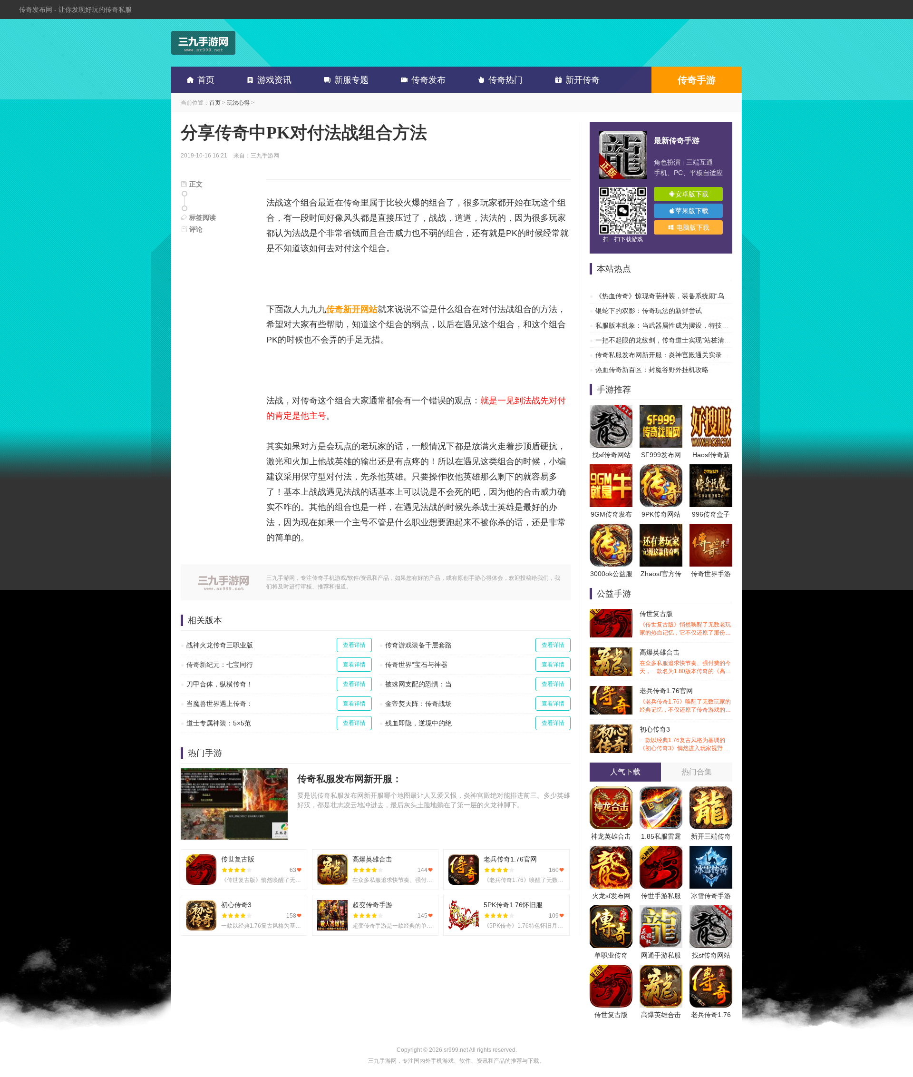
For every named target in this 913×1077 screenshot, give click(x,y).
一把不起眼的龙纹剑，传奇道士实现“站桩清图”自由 (671, 340)
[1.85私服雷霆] (661, 791)
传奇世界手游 (711, 574)
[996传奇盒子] (711, 469)
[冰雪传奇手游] (711, 850)
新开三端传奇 (711, 836)
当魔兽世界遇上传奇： (219, 703)
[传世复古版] (611, 969)
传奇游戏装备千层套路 (418, 645)
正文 (195, 184)
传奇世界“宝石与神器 (416, 664)
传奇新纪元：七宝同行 (219, 664)
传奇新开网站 (352, 309)
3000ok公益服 (611, 574)
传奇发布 (428, 80)
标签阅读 (201, 217)
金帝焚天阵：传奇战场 (418, 703)
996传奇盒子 (711, 514)
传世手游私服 (661, 896)
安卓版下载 (692, 194)
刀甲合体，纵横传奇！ (219, 684)
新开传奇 (582, 80)
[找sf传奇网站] (611, 409)
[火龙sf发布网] (611, 850)
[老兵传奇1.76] (711, 969)
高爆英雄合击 (685, 662)
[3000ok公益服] (611, 528)
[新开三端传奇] (711, 791)
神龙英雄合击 (611, 836)
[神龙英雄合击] (611, 791)
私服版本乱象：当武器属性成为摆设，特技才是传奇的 (675, 325)
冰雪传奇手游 (711, 896)
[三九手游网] (203, 43)
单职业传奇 (611, 955)
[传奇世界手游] (711, 528)
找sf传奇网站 (611, 455)
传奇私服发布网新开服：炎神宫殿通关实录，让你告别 (675, 355)
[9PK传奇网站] (661, 469)
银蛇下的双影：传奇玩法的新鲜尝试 (648, 310)
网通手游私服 (661, 955)
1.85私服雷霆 (661, 836)
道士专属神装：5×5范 (218, 723)
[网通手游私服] (661, 910)
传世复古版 (685, 623)
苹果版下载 (692, 211)
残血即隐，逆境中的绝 (418, 723)
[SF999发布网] (661, 409)
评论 (195, 229)
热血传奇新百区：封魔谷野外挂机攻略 (652, 369)
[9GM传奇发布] (611, 469)
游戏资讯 (274, 80)
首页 (205, 80)
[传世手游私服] (661, 850)
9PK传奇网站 (660, 514)
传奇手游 (697, 80)
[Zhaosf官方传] (661, 528)
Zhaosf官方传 (661, 574)
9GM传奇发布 (611, 514)
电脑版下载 (691, 227)
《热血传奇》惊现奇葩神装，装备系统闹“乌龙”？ (667, 296)
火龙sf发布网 (611, 896)
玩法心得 (238, 102)
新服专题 (351, 80)
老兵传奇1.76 (711, 1014)
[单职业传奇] (611, 910)
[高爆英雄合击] (661, 969)
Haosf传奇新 (711, 455)
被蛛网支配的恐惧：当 (418, 684)
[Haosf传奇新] (711, 409)
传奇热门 (505, 80)
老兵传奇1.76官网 (685, 700)
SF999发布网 (661, 455)
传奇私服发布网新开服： (349, 778)
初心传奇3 (685, 739)
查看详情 (354, 645)
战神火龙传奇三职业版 (219, 645)
